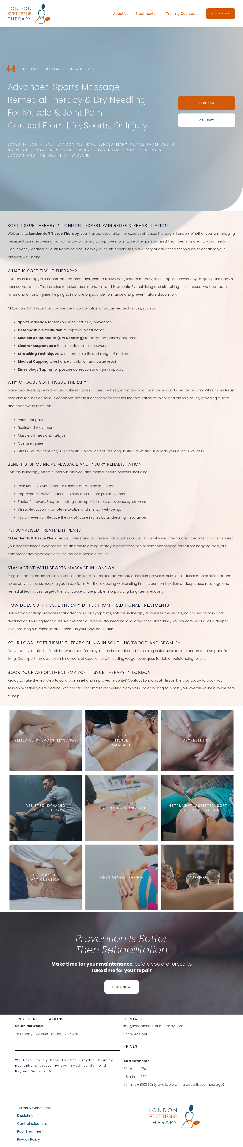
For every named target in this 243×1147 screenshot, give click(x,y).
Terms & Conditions (34, 1107)
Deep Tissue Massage (121, 740)
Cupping (198, 877)
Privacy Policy (28, 1139)
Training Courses (180, 13)
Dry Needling (197, 740)
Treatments (145, 13)
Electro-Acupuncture (121, 807)
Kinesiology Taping (121, 877)
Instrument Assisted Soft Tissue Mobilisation (197, 807)
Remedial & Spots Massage (45, 740)
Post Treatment (30, 1131)
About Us (121, 13)
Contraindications (32, 1123)
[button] (220, 13)
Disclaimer (26, 1115)
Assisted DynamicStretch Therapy (45, 807)
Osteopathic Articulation (45, 877)
